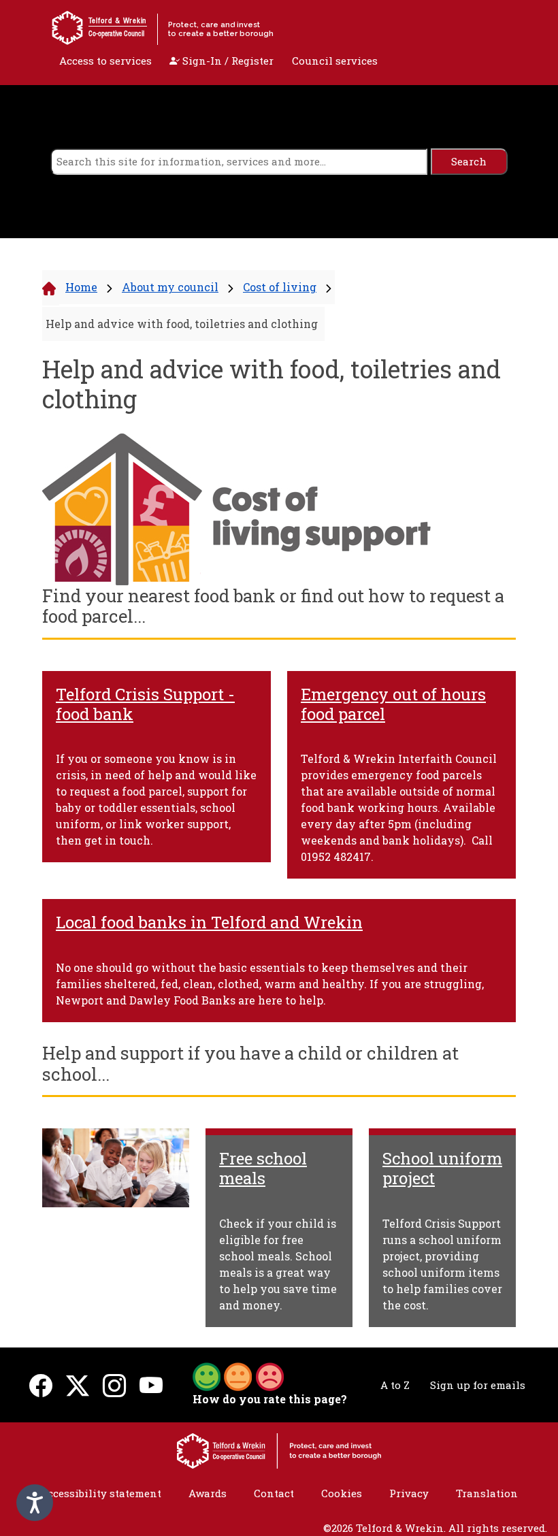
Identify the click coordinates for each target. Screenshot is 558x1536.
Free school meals (263, 1168)
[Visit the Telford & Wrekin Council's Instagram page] (114, 1385)
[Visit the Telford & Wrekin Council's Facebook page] (40, 1385)
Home (81, 287)
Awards (207, 1493)
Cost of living (279, 287)
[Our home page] (279, 1449)
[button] (238, 1375)
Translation (487, 1493)
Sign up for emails (477, 1385)
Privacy (409, 1493)
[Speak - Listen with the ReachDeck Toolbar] (34, 1502)
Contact (274, 1493)
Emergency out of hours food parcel (393, 704)
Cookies (341, 1493)
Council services (335, 60)
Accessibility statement (100, 1493)
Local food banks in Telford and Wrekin (209, 922)
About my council (170, 287)
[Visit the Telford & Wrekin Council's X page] (77, 1385)
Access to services (105, 60)
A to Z (395, 1385)
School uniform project (442, 1168)
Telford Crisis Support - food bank (145, 704)
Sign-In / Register (227, 60)
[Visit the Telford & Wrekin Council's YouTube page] (151, 1385)
